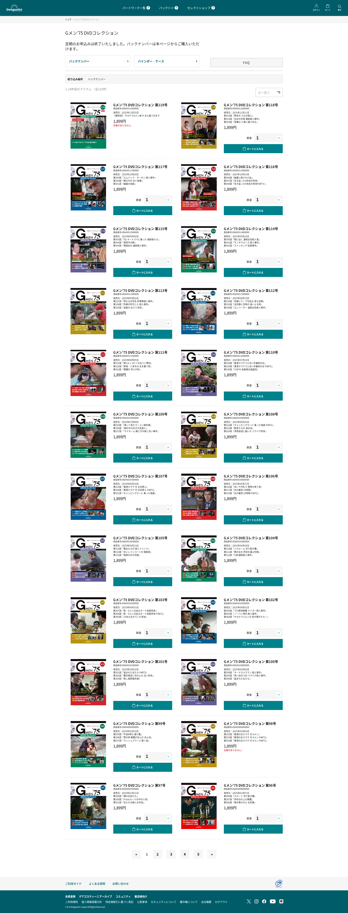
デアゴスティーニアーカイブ (95, 896)
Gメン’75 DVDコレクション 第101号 (140, 661)
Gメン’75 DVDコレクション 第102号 (251, 599)
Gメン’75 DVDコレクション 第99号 (139, 723)
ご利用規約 (71, 902)
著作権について (189, 902)
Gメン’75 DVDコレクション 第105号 (140, 537)
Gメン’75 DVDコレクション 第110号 (251, 352)
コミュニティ (123, 896)
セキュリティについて (163, 902)
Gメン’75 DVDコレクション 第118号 (251, 104)
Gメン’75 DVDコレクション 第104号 (251, 537)
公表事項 (142, 902)
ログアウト (221, 902)
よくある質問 (97, 883)
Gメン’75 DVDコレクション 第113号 (140, 290)
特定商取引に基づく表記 (119, 902)
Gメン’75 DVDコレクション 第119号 (140, 104)
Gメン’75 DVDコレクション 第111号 (140, 352)
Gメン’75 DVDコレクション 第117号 (140, 166)
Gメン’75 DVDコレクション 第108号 (251, 414)
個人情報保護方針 (92, 902)
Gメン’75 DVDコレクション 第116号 (251, 166)
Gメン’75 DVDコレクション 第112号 (251, 290)
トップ (68, 19)
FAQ (246, 62)
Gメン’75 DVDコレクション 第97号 (139, 785)
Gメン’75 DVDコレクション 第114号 (251, 228)
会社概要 (206, 902)
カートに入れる (255, 148)
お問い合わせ (120, 883)
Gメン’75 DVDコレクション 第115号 (140, 228)
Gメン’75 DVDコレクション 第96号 (250, 785)
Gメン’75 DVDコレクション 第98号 (250, 723)
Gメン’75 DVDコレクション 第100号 (251, 661)
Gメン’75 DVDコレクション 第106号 (251, 476)
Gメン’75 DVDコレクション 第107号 (140, 476)
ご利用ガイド (73, 883)
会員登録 (70, 896)
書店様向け (140, 896)
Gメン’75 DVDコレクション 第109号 (140, 414)
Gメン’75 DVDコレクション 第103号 (140, 599)
